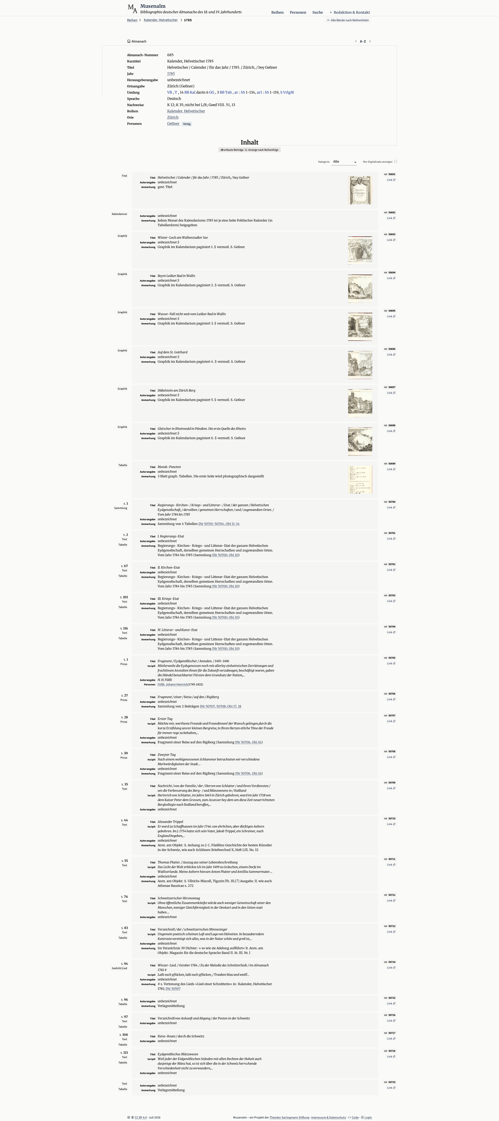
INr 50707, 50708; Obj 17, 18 (220, 706)
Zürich (173, 117)
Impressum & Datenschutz (328, 1117)
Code (355, 1117)
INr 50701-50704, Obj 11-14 (219, 524)
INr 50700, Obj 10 (225, 555)
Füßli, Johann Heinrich (173, 684)
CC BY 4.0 (141, 1117)
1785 (171, 73)
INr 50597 (173, 989)
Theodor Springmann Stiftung (289, 1117)
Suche (317, 12)
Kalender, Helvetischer (161, 20)
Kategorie (324, 162)
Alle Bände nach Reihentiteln (349, 20)
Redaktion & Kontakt (352, 12)
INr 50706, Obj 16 (248, 742)
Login (368, 1117)
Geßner (173, 123)
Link (390, 180)
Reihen (277, 12)
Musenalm (153, 6)
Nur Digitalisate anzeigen (378, 162)
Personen (298, 12)
